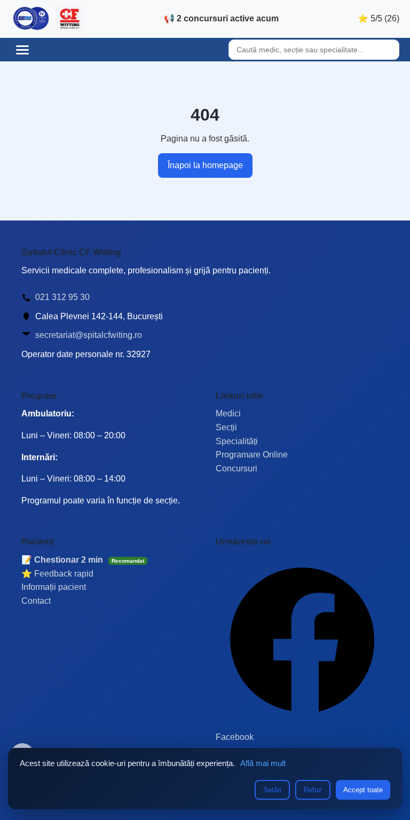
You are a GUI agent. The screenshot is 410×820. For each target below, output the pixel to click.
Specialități (237, 441)
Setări (272, 790)
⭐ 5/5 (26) (378, 18)
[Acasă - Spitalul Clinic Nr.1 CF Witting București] (47, 19)
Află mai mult (263, 763)
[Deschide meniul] (22, 49)
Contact (36, 600)
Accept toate (363, 790)
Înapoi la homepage (205, 165)
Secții (226, 427)
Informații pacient (53, 587)
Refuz (313, 790)
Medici (228, 413)
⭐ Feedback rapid (57, 573)
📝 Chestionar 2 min (82, 559)
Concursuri (236, 468)
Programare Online (252, 454)
